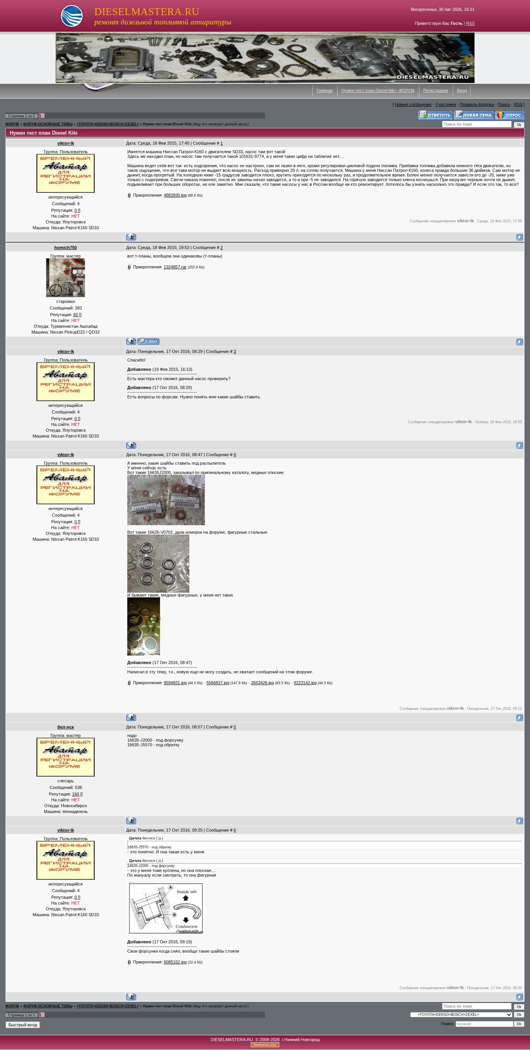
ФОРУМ (12, 124)
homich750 (65, 247)
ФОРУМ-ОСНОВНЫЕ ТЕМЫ (48, 124)
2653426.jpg (262, 682)
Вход (462, 90)
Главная (325, 90)
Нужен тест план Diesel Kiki (167, 124)
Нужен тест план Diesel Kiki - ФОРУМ (377, 90)
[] (77, 210)
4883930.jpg (175, 195)
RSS (470, 23)
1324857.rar (175, 267)
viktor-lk (65, 143)
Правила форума (477, 104)
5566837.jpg (217, 682)
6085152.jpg (175, 962)
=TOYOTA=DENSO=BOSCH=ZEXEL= (108, 124)
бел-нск (65, 727)
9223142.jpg (305, 682)
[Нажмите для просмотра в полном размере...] (166, 523)
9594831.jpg (175, 682)
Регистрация (435, 90)
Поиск (504, 104)
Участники (445, 104)
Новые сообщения (413, 104)
